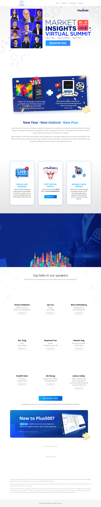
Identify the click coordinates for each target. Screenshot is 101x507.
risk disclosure (23, 485)
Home (57, 3)
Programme (64, 3)
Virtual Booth (72, 3)
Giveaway (80, 3)
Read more (50, 196)
